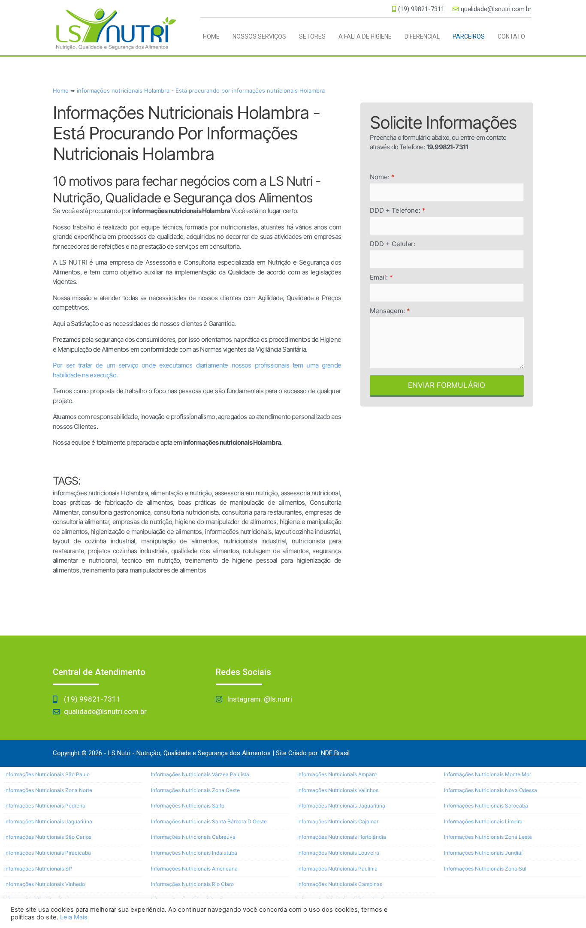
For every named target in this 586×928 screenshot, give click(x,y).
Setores (312, 36)
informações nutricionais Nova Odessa (490, 790)
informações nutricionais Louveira (338, 853)
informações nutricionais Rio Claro (192, 884)
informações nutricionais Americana (194, 868)
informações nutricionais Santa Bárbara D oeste (209, 821)
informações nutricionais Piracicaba (47, 853)
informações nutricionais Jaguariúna (48, 821)
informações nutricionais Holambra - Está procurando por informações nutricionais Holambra (201, 90)
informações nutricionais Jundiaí (483, 853)
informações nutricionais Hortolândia (341, 837)
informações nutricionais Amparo (337, 774)
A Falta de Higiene (365, 36)
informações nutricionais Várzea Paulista (200, 774)
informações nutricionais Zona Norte (48, 790)
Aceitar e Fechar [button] (548, 913)
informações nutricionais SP (38, 868)
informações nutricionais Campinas (339, 884)
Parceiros (469, 36)
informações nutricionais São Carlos (47, 837)
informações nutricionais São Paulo (47, 774)
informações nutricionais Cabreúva (193, 837)
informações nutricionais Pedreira (44, 805)
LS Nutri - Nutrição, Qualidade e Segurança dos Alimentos (189, 753)
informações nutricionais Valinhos (337, 790)
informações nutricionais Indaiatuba (194, 853)
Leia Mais (74, 917)
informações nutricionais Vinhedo (44, 884)
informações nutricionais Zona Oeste (195, 790)
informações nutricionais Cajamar (337, 821)
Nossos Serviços (259, 36)
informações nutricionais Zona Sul (485, 868)
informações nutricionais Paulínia (337, 868)
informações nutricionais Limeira (483, 821)
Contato (511, 36)
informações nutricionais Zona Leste (488, 837)
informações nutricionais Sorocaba (486, 805)
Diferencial (422, 36)
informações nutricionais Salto (187, 805)
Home (211, 36)
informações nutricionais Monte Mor (487, 774)
